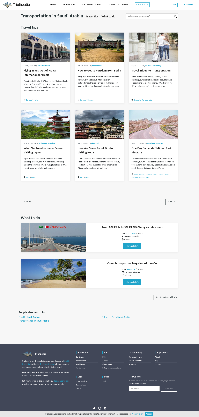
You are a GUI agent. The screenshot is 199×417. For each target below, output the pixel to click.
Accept (149, 414)
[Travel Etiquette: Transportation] (153, 47)
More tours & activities (165, 297)
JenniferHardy (44, 66)
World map (80, 364)
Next (170, 202)
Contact (158, 364)
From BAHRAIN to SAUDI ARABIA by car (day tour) (132, 227)
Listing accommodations (111, 368)
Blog (156, 361)
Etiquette (137, 100)
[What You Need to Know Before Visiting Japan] (45, 124)
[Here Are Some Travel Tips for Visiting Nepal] (99, 124)
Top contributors (135, 357)
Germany (90, 100)
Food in (29, 317)
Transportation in (34, 321)
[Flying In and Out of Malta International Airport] (45, 47)
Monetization (81, 361)
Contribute (80, 357)
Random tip (80, 368)
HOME (53, 5)
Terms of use (81, 385)
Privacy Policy (137, 414)
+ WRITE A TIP (142, 5)
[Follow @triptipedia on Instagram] (99, 408)
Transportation (147, 100)
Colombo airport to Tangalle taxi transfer (132, 263)
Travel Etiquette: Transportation (151, 70)
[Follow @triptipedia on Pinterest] (105, 408)
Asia (27, 178)
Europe (29, 100)
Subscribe (169, 389)
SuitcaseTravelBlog (153, 66)
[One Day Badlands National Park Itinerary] (153, 124)
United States (152, 175)
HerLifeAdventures (155, 143)
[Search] (175, 16)
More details (131, 246)
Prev (28, 202)
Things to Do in (116, 317)
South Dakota (164, 175)
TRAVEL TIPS (69, 5)
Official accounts (135, 361)
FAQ (104, 357)
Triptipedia (21, 5)
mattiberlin (97, 66)
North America (139, 175)
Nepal (87, 178)
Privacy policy (81, 381)
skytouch (95, 143)
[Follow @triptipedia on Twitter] (94, 408)
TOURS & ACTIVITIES (118, 5)
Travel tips (92, 16)
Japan (33, 178)
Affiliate (105, 361)
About (157, 357)
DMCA (78, 389)
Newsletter (133, 364)
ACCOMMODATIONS (91, 5)
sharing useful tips (60, 381)
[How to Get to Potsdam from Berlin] (99, 47)
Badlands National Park (140, 178)
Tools (104, 381)
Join (174, 5)
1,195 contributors (47, 364)
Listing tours (107, 364)
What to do (108, 16)
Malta (36, 100)
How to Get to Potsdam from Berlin (99, 70)
